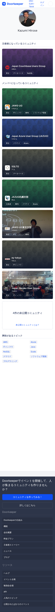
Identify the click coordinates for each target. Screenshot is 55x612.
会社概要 (8, 532)
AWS (27, 113)
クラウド (16, 143)
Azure (26, 143)
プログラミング (10, 361)
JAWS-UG (17, 105)
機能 (6, 526)
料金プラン (9, 538)
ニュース (8, 551)
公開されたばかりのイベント (16, 604)
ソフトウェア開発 (39, 113)
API (5, 591)
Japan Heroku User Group (26, 288)
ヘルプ (7, 573)
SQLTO (15, 166)
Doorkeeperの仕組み (13, 520)
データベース (18, 73)
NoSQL (30, 73)
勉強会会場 (9, 585)
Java (33, 347)
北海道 (8, 204)
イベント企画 (10, 579)
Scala (33, 351)
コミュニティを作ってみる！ (27, 497)
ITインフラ (17, 113)
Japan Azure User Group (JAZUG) (30, 136)
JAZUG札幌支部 (20, 196)
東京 (7, 73)
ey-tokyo (16, 257)
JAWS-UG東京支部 (21, 227)
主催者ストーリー (11, 545)
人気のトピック (10, 598)
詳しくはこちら (27, 505)
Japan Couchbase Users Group (28, 66)
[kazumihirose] (27, 36)
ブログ (7, 557)
